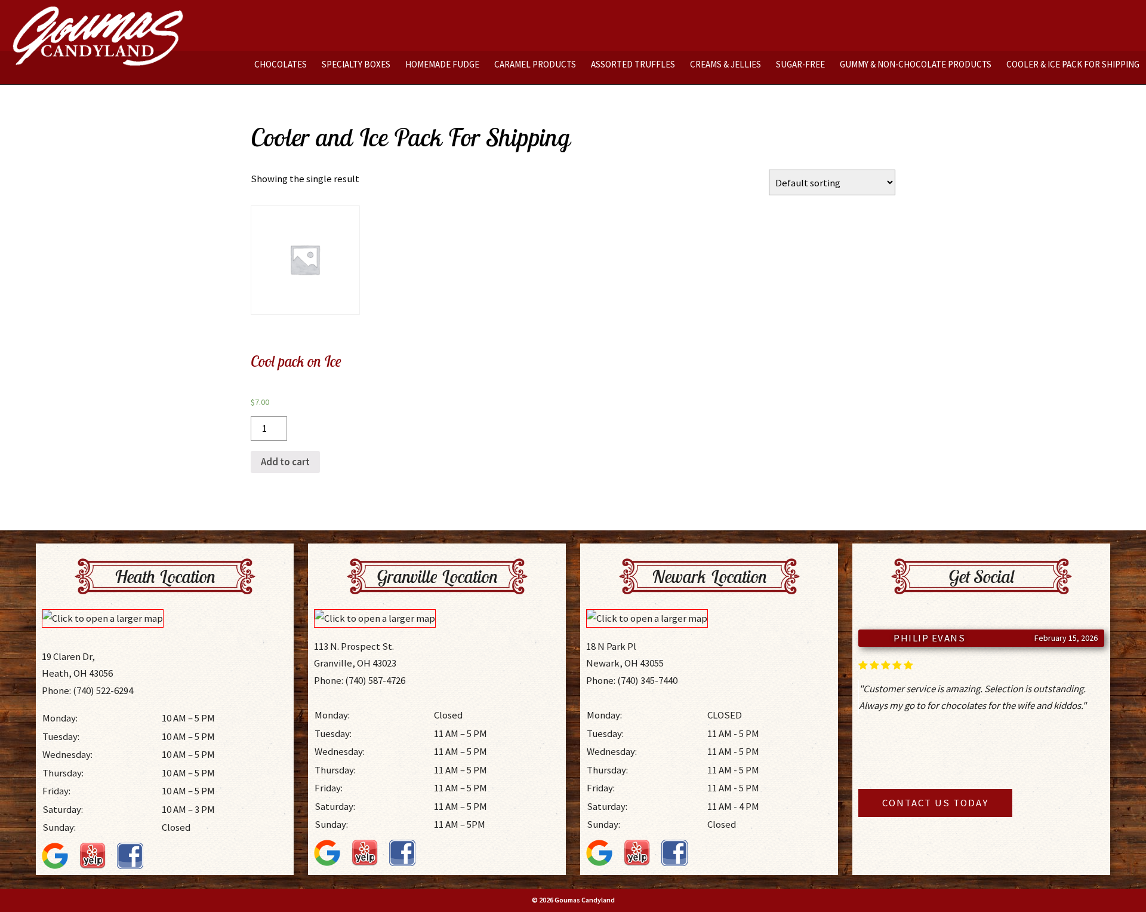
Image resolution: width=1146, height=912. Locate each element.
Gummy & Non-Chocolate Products (915, 64)
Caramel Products (535, 64)
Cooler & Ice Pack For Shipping (1072, 64)
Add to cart (285, 461)
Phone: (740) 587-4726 (359, 680)
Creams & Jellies (725, 64)
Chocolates (280, 64)
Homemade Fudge (442, 64)
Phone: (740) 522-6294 (87, 690)
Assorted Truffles (633, 64)
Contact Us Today (935, 802)
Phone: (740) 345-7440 (631, 680)
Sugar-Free (800, 64)
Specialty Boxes (356, 64)
